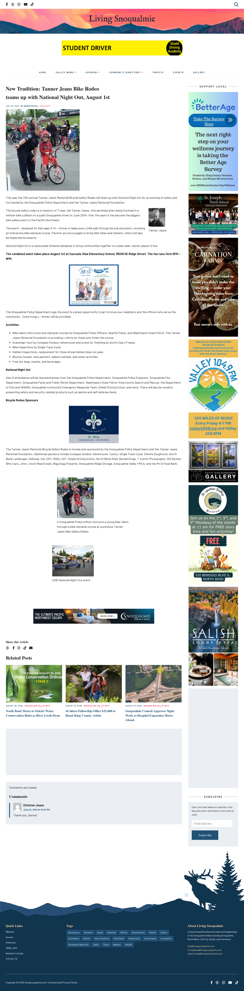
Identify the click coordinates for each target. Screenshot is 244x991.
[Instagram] (20, 648)
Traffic (158, 72)
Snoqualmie (166, 938)
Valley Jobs (11, 947)
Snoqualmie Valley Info (37, 706)
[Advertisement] (94, 752)
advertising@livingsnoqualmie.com (205, 953)
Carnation (88, 932)
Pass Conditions (102, 938)
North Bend (73, 938)
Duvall (100, 932)
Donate (9, 937)
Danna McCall (31, 106)
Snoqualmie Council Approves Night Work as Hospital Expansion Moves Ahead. (149, 715)
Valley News (65, 72)
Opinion (91, 72)
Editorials (111, 932)
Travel (106, 944)
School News (150, 938)
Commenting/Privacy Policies (63, 982)
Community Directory (125, 72)
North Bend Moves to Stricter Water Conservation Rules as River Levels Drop (33, 713)
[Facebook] (14, 648)
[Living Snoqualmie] (122, 19)
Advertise (11, 942)
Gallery (199, 72)
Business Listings (14, 953)
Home (42, 72)
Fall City (45, 106)
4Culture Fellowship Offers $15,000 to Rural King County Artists (91, 713)
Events (178, 72)
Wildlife (128, 944)
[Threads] (8, 648)
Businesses (74, 932)
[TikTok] (26, 648)
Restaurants (134, 938)
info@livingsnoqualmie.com (201, 946)
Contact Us (11, 958)
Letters (163, 932)
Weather (10, 931)
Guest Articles (138, 932)
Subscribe (205, 835)
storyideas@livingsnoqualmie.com (205, 950)
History (152, 932)
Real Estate (119, 938)
